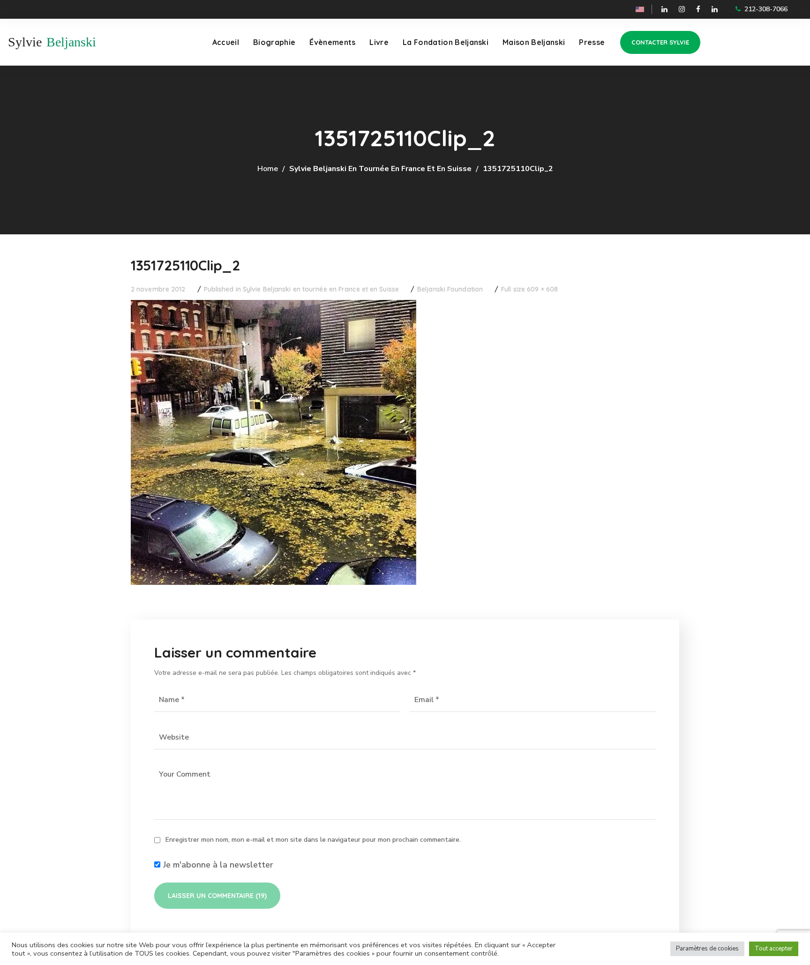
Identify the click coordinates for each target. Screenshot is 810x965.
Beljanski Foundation (450, 289)
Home (267, 169)
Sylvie (25, 42)
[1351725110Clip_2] (273, 307)
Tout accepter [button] (774, 948)
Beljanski (71, 42)
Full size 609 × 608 (529, 289)
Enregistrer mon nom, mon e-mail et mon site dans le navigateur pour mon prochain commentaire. (313, 839)
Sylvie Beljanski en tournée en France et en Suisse (380, 169)
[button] (660, 42)
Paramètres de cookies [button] (707, 948)
